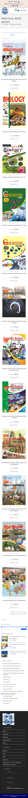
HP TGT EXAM (6, 682)
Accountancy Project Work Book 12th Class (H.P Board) (14, 80)
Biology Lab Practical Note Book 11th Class (14, 131)
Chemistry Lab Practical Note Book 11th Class (14, 225)
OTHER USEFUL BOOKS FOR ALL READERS (12, 691)
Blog (4, 757)
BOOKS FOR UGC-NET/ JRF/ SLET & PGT (12, 666)
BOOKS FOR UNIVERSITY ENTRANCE (11, 668)
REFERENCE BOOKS (7, 701)
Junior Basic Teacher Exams (9, 684)
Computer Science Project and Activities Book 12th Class (14, 417)
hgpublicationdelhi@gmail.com (15, 788)
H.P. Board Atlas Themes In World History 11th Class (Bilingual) (14, 509)
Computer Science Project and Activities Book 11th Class (14, 322)
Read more (14, 184)
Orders (4, 731)
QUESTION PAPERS (7, 696)
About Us (5, 751)
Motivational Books (7, 689)
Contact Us (5, 759)
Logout (4, 743)
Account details (7, 740)
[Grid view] (12, 34)
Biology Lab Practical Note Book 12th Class (14, 177)
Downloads (5, 734)
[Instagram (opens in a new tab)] (15, 5)
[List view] (15, 34)
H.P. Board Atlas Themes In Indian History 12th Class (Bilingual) (14, 463)
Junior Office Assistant (8, 686)
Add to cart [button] (14, 88)
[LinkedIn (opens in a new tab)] (17, 5)
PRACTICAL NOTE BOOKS (15, 24)
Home (4, 754)
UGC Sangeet (6, 703)
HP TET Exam (6, 679)
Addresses (5, 737)
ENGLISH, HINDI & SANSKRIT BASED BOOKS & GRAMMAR (13, 673)
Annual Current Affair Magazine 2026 (11, 663)
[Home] (1, 24)
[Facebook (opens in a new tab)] (13, 5)
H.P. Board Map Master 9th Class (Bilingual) (14, 600)
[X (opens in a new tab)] (11, 5)
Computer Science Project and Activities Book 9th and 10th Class (14, 369)
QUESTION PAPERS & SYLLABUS (10, 698)
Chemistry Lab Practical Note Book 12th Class (14, 273)
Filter (24, 629)
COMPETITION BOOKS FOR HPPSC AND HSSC (13, 670)
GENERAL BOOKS (7, 677)
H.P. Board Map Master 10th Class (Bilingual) (14, 555)
